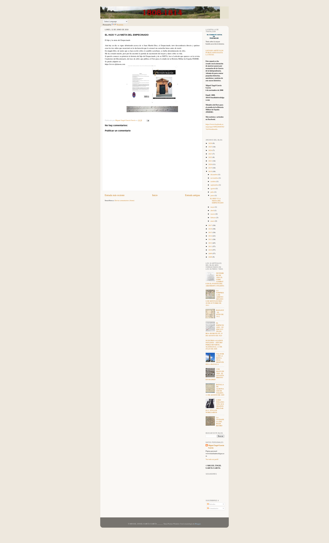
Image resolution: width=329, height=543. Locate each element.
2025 (210, 147)
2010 (210, 250)
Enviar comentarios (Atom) (124, 200)
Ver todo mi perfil (212, 459)
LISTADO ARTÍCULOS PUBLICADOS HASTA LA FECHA (214, 52)
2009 (210, 253)
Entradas (212, 504)
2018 (210, 171)
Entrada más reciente (115, 195)
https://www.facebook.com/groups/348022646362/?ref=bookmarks (215, 126)
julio (212, 192)
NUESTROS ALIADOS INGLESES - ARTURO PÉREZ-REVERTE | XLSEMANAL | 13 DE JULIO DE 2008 (214, 344)
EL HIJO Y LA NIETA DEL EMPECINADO (216, 200)
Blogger (198, 524)
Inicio (155, 195)
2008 (210, 257)
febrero (213, 217)
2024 (210, 150)
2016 (210, 229)
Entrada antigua (192, 195)
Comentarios (213, 508)
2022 (210, 157)
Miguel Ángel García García (216, 446)
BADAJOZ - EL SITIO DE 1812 (220, 313)
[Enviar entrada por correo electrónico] (147, 120)
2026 (210, 143)
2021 (210, 161)
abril (212, 210)
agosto (213, 188)
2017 (210, 225)
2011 (210, 246)
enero (213, 221)
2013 (210, 239)
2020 (210, 164)
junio (213, 195)
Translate (120, 25)
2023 (210, 154)
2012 (210, 243)
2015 (210, 232)
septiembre (215, 185)
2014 (210, 236)
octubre (213, 181)
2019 (210, 168)
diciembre (214, 174)
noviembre (215, 178)
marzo (213, 214)
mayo (213, 207)
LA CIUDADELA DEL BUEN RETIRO (220, 421)
